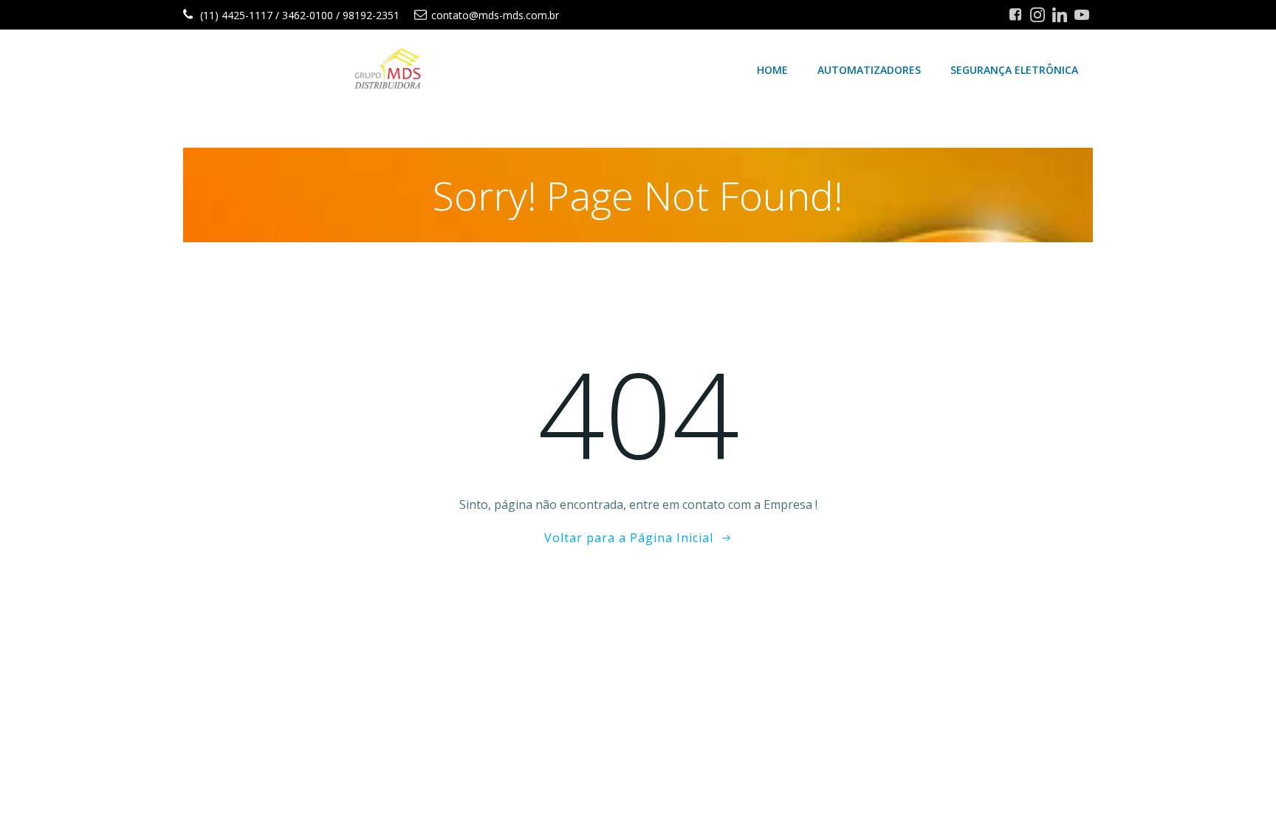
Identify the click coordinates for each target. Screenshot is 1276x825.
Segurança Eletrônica (1014, 70)
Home (772, 70)
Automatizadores (869, 70)
